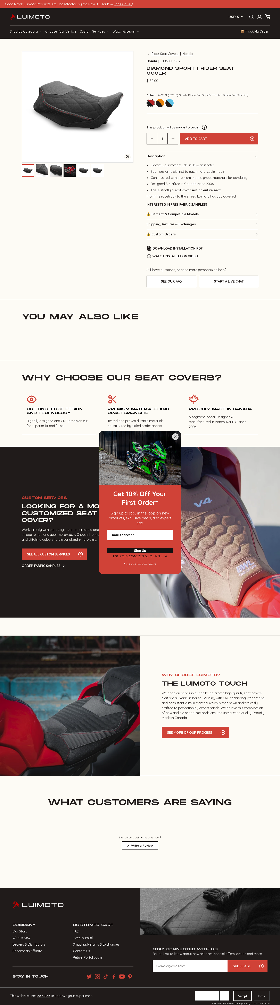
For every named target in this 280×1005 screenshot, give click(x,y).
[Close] (175, 436)
